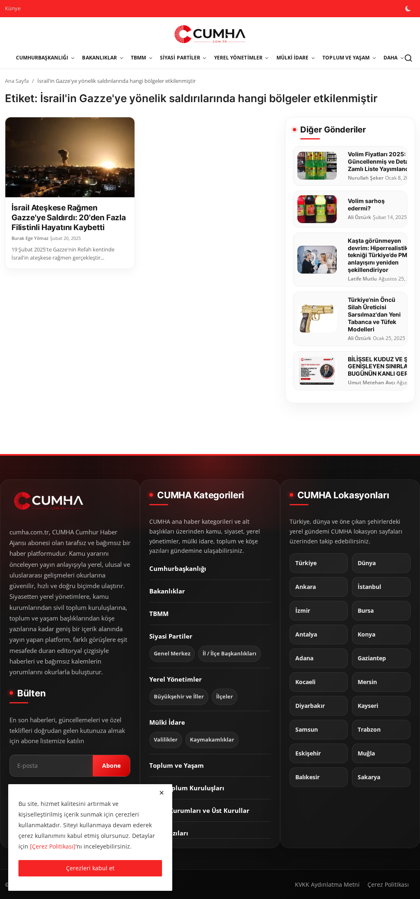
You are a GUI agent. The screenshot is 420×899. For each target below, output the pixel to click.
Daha (390, 57)
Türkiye (306, 563)
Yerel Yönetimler (175, 679)
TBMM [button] (138, 57)
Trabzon (369, 729)
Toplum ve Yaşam (176, 765)
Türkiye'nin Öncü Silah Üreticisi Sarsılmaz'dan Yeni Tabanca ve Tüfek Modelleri (374, 314)
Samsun (306, 729)
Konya (366, 634)
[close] (161, 792)
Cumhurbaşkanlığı (177, 568)
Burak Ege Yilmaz (29, 238)
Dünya (367, 563)
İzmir (302, 610)
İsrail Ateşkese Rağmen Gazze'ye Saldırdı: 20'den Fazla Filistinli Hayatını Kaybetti (68, 217)
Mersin (367, 682)
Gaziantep (372, 658)
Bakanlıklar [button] (99, 57)
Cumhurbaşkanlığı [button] (42, 57)
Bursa (366, 610)
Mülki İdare (167, 722)
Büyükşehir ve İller (179, 696)
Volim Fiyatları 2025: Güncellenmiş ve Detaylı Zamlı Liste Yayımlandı (381, 161)
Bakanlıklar (167, 591)
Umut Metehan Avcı (371, 383)
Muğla (366, 753)
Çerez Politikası (388, 884)
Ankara (305, 587)
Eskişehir (308, 753)
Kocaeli (305, 682)
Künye (13, 8)
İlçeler (224, 696)
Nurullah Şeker (365, 178)
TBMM (159, 613)
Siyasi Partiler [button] (180, 57)
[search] (408, 58)
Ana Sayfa (17, 80)
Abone (111, 765)
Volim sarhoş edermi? (366, 204)
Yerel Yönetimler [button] (238, 57)
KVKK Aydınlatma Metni (327, 884)
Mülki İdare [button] (292, 57)
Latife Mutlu (362, 279)
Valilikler (166, 739)
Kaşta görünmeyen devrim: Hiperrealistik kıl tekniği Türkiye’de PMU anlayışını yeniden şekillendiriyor (382, 255)
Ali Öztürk (359, 217)
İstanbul (369, 587)
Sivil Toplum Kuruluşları (186, 788)
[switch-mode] (409, 8)
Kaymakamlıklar (212, 739)
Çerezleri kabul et (90, 868)
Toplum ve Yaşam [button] (346, 57)
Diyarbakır (310, 706)
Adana (304, 658)
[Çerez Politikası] (52, 846)
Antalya (306, 634)
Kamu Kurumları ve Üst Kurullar (199, 810)
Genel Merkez (172, 653)
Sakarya (369, 777)
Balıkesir (307, 777)
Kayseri (368, 706)
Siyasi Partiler (170, 636)
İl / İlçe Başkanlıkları (229, 653)
